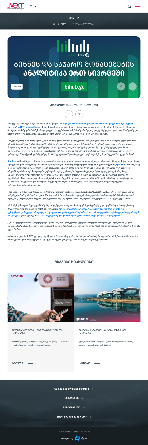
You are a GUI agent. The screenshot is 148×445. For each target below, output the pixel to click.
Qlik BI (119, 165)
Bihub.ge (12, 161)
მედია (64, 24)
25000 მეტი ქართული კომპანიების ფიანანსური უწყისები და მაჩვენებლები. (80, 216)
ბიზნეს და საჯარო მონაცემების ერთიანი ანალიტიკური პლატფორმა (97, 124)
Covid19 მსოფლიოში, (98, 212)
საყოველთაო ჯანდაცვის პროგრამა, (66, 212)
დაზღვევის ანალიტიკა (33, 212)
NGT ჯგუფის (26, 127)
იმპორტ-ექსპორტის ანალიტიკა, (74, 209)
